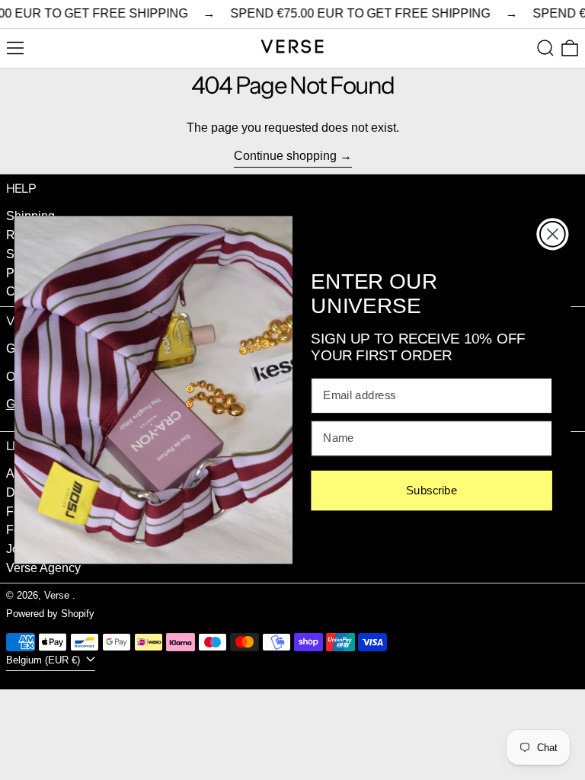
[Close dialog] (552, 234)
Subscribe (431, 490)
